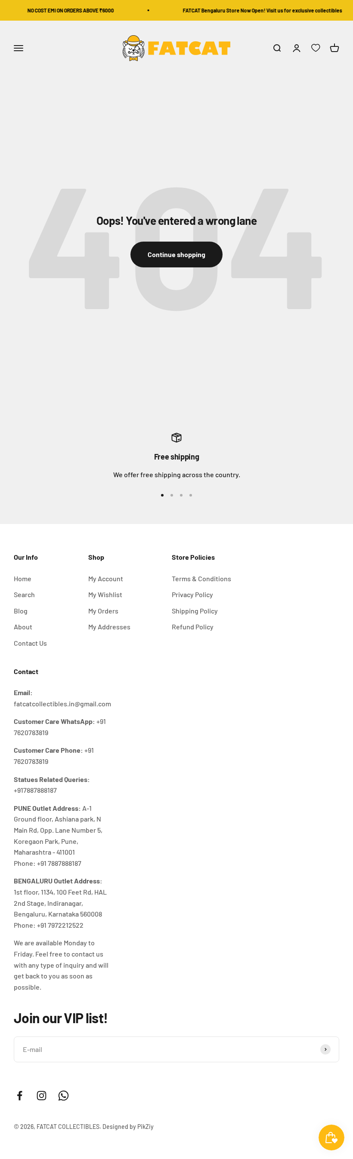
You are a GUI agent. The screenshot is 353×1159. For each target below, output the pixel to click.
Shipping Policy (195, 611)
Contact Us (30, 643)
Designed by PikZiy (128, 1126)
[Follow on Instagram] (41, 1095)
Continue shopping (176, 254)
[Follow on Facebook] (19, 1095)
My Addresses (109, 626)
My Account (105, 578)
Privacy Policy (192, 594)
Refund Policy (193, 626)
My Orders (103, 611)
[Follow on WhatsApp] (63, 1095)
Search (24, 594)
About (23, 626)
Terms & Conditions (201, 578)
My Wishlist (105, 594)
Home (22, 578)
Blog (21, 611)
